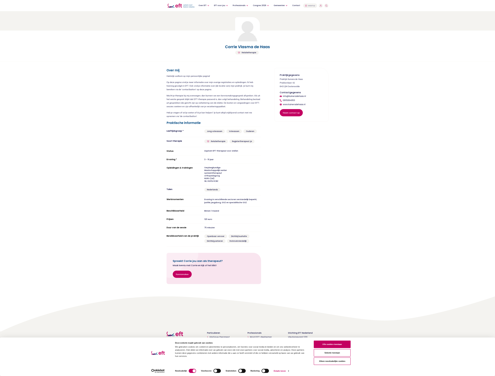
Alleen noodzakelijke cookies (332, 361)
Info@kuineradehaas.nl (294, 96)
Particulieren (213, 332)
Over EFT (203, 5)
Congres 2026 (259, 5)
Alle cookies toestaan (332, 344)
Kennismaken (182, 274)
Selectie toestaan (332, 353)
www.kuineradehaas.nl (294, 104)
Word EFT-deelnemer (261, 337)
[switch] (217, 371)
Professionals (239, 5)
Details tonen (280, 371)
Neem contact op (291, 112)
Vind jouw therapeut (219, 337)
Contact (296, 5)
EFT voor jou (219, 5)
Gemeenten (279, 5)
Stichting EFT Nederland (300, 332)
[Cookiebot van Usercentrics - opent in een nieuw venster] (158, 371)
